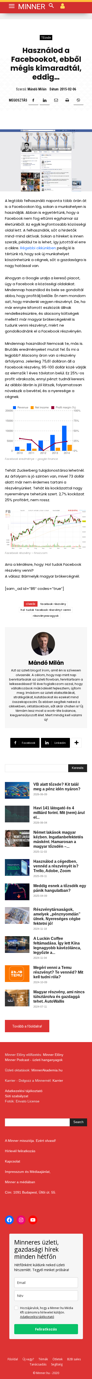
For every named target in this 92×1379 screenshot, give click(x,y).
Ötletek (58, 1359)
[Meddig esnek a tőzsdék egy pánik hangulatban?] (17, 891)
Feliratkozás (46, 1329)
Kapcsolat (12, 1161)
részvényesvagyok (46, 616)
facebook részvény (53, 604)
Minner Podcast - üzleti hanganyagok (34, 1060)
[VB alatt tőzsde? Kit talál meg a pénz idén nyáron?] (17, 790)
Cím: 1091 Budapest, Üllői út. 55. (30, 1192)
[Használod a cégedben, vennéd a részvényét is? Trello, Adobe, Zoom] (17, 867)
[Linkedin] (45, 100)
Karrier (58, 1080)
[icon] (62, 6)
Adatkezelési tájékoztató (23, 1091)
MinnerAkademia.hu (47, 1070)
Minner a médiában (20, 1182)
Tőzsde (46, 37)
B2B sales (74, 1359)
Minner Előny (53, 1055)
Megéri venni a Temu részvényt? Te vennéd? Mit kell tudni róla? (58, 972)
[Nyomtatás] (67, 100)
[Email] (56, 100)
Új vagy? (28, 1359)
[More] (76, 743)
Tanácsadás (38, 1364)
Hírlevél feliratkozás (20, 1151)
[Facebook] (33, 100)
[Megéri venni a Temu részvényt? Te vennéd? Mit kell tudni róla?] (17, 973)
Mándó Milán (36, 89)
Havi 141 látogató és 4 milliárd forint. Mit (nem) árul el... (59, 812)
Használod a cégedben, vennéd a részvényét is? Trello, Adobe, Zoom (56, 866)
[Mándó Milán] (46, 644)
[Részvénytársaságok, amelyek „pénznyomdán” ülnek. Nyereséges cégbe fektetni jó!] (17, 915)
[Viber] (78, 100)
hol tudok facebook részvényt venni (46, 610)
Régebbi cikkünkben (38, 247)
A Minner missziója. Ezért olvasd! (30, 1141)
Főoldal (13, 1359)
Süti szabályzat (16, 1096)
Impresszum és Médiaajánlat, (28, 1172)
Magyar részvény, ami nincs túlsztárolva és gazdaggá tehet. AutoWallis (59, 996)
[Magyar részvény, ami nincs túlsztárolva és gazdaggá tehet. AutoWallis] (17, 998)
